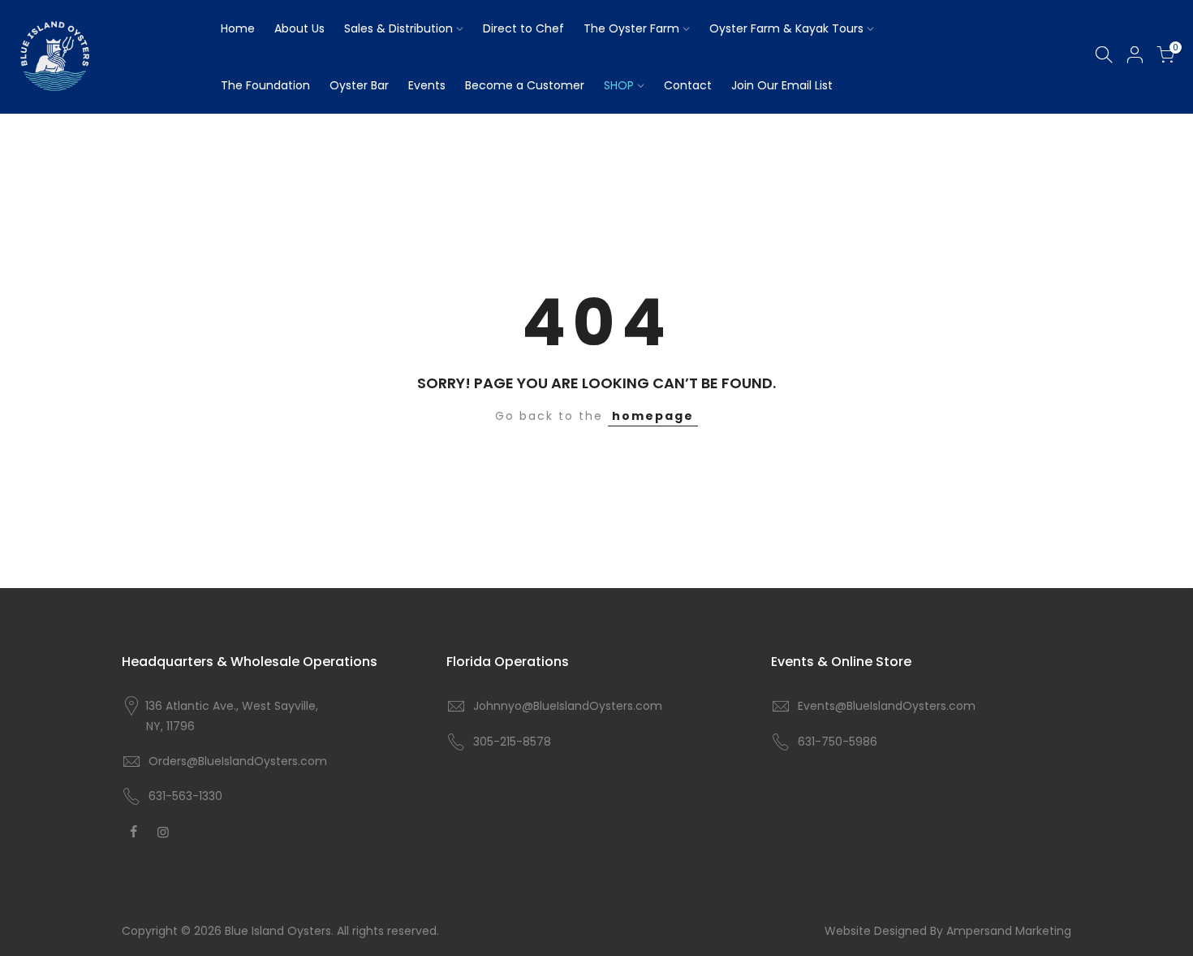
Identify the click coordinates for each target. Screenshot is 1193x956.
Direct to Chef (523, 28)
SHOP (619, 85)
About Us (299, 28)
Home (238, 28)
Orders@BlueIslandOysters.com (238, 761)
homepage (653, 416)
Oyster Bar (359, 85)
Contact (688, 85)
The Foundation (265, 85)
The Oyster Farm (631, 28)
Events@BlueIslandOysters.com (887, 706)
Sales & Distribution (398, 28)
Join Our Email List (782, 85)
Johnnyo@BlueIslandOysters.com (567, 706)
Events (427, 85)
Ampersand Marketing (1008, 931)
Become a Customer (524, 85)
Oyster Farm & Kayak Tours (786, 28)
